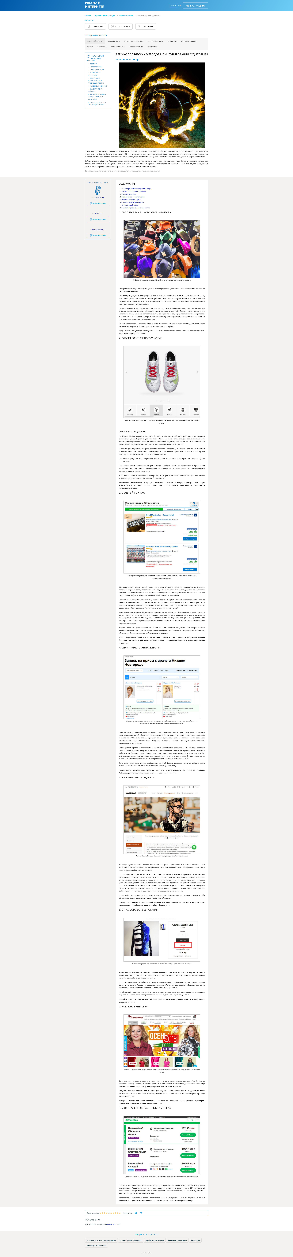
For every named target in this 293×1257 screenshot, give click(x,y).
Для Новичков (97, 26)
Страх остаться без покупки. (132, 202)
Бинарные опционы (155, 41)
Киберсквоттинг (99, 230)
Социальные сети (118, 47)
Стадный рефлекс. (128, 194)
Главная (88, 16)
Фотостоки (102, 47)
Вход (173, 5)
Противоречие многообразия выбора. (136, 189)
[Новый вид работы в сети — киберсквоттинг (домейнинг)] (98, 226)
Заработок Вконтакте (154, 1240)
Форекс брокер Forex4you (131, 1240)
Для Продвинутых (122, 26)
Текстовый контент (126, 16)
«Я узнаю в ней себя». (129, 205)
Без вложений (147, 26)
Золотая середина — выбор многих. (135, 208)
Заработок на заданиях (133, 41)
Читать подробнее (99, 203)
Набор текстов (95, 67)
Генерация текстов (97, 70)
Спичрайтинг (99, 198)
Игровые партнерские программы (101, 1240)
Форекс (90, 47)
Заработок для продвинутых (105, 16)
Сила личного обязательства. (133, 197)
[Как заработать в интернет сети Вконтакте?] (98, 210)
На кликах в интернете (177, 1240)
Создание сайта (136, 47)
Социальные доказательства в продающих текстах (96, 80)
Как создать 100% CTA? (98, 86)
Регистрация (195, 5)
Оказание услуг (114, 41)
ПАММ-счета (172, 41)
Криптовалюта (153, 47)
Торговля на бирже (188, 41)
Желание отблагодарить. (131, 199)
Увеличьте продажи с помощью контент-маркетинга (97, 96)
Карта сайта (146, 1252)
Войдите (110, 1224)
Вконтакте (99, 214)
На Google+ (195, 1240)
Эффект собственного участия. (133, 191)
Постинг (93, 64)
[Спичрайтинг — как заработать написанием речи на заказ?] (98, 190)
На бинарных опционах (96, 1245)
